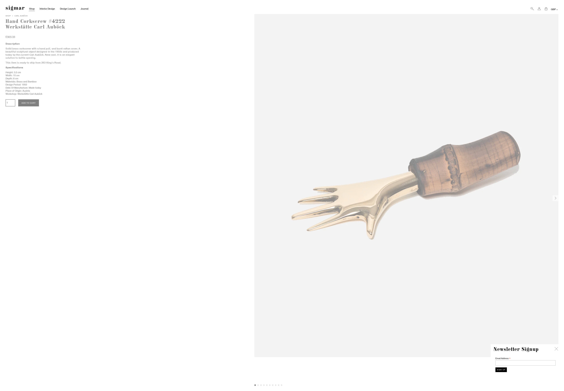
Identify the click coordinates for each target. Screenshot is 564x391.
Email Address (502, 358)
